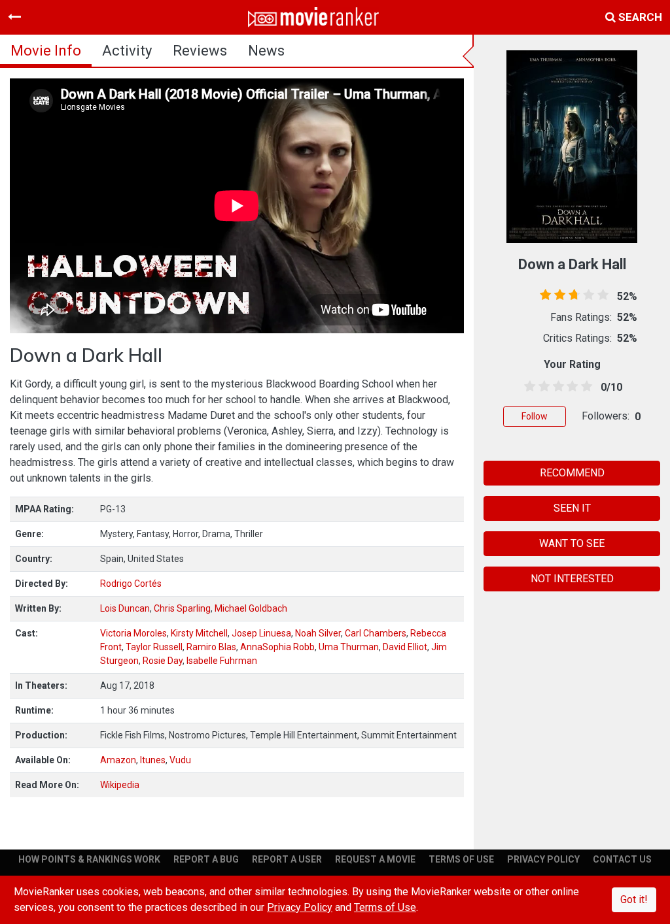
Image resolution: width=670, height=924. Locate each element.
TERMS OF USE (461, 859)
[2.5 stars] (556, 387)
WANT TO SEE (572, 543)
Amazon (118, 760)
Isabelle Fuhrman (221, 660)
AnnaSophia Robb (277, 647)
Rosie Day (163, 660)
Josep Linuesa (261, 633)
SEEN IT (572, 508)
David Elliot (405, 647)
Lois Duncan (125, 608)
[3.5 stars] (569, 387)
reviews (200, 50)
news (266, 50)
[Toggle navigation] (14, 17)
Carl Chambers (375, 633)
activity (127, 50)
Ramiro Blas (211, 647)
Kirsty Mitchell (199, 633)
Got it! (634, 899)
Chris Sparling (182, 608)
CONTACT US (622, 859)
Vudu (180, 760)
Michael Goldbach (251, 608)
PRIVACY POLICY (543, 859)
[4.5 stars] (584, 387)
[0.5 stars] (527, 387)
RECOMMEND (572, 473)
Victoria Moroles (133, 633)
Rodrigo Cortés (131, 583)
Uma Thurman (349, 647)
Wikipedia (119, 785)
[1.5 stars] (541, 387)
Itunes (153, 760)
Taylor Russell (154, 647)
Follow (534, 416)
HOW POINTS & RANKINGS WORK (89, 859)
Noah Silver (318, 633)
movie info (45, 50)
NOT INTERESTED (572, 578)
